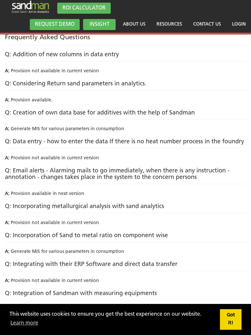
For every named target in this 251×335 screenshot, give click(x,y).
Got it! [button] (231, 319)
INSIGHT (99, 24)
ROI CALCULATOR (84, 8)
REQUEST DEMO (55, 24)
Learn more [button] (24, 323)
